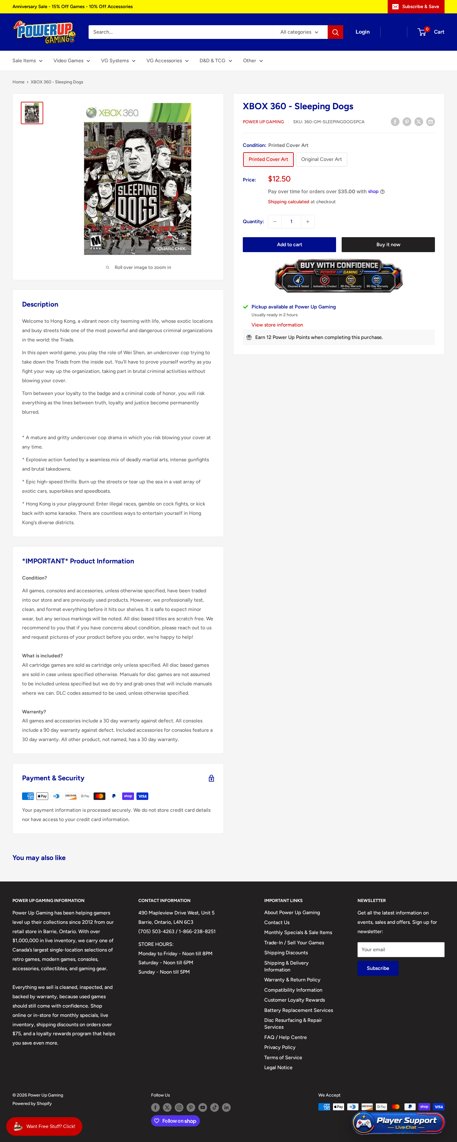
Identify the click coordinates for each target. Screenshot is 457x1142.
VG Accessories (164, 60)
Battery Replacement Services (298, 1010)
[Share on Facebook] (395, 121)
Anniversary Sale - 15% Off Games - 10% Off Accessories (72, 6)
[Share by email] (430, 121)
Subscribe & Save (420, 6)
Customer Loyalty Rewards (294, 1000)
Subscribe (378, 968)
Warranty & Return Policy (292, 980)
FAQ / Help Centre (285, 1037)
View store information (277, 325)
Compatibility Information (293, 990)
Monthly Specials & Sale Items (298, 932)
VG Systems (115, 60)
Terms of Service (283, 1057)
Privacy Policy (280, 1047)
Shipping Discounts (286, 953)
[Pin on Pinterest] (407, 121)
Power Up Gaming (263, 122)
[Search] (335, 32)
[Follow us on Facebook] (155, 1107)
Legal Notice (278, 1067)
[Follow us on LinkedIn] (226, 1107)
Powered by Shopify (32, 1103)
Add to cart (289, 244)
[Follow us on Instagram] (179, 1107)
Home (18, 82)
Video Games (68, 60)
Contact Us (276, 922)
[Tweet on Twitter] (418, 121)
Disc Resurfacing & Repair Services (293, 1023)
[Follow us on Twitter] (167, 1107)
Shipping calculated (288, 201)
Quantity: (253, 221)
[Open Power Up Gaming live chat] (398, 1123)
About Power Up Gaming (292, 912)
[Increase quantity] (307, 221)
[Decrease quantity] (274, 221)
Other (249, 60)
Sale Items (24, 60)
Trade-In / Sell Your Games (294, 943)
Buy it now (388, 244)
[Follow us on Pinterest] (191, 1107)
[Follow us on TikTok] (214, 1107)
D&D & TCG (212, 60)
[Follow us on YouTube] (202, 1107)
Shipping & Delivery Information (286, 966)
